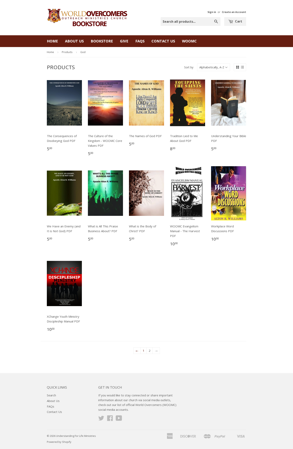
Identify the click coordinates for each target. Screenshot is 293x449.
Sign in (211, 12)
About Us (74, 41)
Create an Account (234, 12)
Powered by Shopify (59, 442)
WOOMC (189, 41)
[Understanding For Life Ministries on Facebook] (110, 419)
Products (67, 52)
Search (51, 395)
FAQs (140, 41)
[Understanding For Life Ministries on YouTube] (119, 419)
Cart (238, 21)
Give (124, 41)
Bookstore (102, 41)
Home (52, 41)
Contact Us (163, 41)
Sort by (188, 67)
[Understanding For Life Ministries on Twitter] (101, 419)
